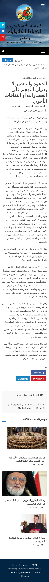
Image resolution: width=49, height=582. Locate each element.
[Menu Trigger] (43, 5)
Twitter (22, 372)
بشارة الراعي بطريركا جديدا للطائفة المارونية (27, 539)
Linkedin (22, 378)
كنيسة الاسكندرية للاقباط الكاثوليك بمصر (24, 31)
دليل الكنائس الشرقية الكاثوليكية (34, 78)
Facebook (38, 372)
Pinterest (38, 378)
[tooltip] (2, 25)
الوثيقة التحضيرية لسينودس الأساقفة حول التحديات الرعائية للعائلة (27, 459)
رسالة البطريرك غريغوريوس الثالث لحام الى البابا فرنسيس (25, 502)
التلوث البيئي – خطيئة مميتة (28, 395)
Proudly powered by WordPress (24, 568)
